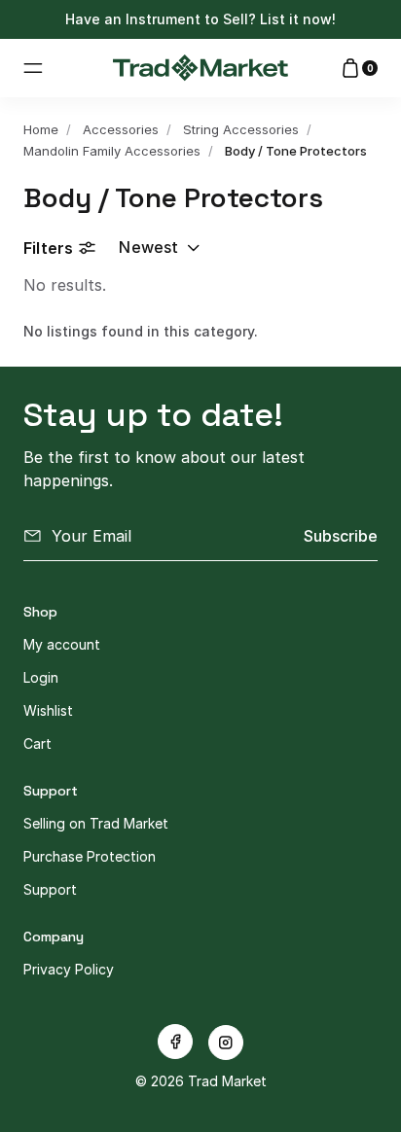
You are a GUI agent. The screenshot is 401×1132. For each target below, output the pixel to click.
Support (50, 889)
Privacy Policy (68, 969)
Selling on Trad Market (95, 823)
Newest (148, 247)
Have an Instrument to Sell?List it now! (200, 19)
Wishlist (48, 710)
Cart (37, 743)
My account (61, 644)
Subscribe (341, 536)
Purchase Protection (89, 856)
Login (40, 677)
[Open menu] (33, 68)
